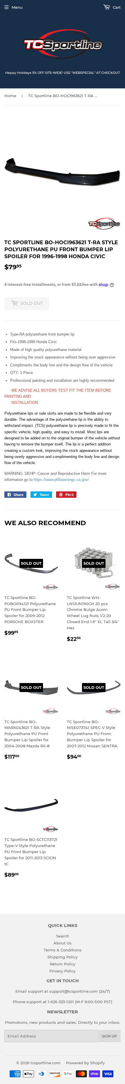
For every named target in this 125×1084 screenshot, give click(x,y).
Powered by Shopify (85, 1062)
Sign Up (109, 1036)
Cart (116, 7)
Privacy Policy (62, 971)
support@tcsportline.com (73, 991)
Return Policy (62, 964)
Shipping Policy (62, 957)
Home (10, 95)
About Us (62, 943)
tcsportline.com (45, 1062)
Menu (17, 7)
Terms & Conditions (62, 950)
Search (62, 936)
